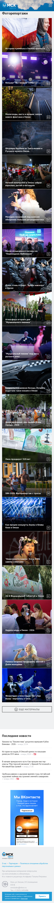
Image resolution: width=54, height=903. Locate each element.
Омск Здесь (9, 5)
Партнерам (13, 863)
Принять (42, 896)
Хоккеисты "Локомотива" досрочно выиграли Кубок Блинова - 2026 (25, 742)
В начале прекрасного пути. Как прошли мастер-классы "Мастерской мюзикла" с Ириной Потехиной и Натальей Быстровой (26, 764)
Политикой (24, 898)
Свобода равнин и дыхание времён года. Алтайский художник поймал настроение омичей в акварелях (26, 775)
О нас (4, 863)
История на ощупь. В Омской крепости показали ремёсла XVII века (24, 752)
